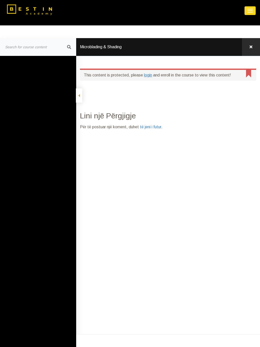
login (148, 75)
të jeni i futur (150, 127)
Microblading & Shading (101, 47)
